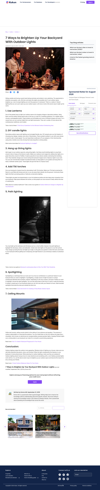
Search (58, 408)
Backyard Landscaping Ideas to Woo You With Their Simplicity (38, 267)
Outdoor (17, 32)
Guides (11, 32)
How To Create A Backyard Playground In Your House (26, 341)
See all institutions (82, 133)
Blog (6, 32)
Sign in (90, 2)
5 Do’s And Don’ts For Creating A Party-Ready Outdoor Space (33, 288)
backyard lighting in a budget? (28, 143)
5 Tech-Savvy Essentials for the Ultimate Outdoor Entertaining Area (35, 125)
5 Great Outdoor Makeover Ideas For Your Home (25, 363)
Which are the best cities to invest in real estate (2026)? (81, 48)
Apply (35, 382)
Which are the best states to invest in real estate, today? (82, 53)
